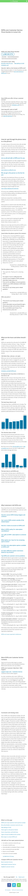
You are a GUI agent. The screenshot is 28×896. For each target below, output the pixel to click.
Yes (16, 877)
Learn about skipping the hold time (9, 188)
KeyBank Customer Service (7, 866)
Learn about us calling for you (8, 170)
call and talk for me (17, 446)
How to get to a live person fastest (9, 829)
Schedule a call (4, 65)
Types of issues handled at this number (11, 834)
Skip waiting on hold (19, 63)
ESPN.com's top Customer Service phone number (13, 822)
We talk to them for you (7, 63)
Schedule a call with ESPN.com (8, 371)
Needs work (21, 877)
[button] (26, 1)
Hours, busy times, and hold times (9, 832)
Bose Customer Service (7, 862)
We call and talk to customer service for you (12, 825)
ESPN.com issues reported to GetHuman (11, 634)
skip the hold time (7, 116)
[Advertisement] (14, 85)
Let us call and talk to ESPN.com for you (13, 158)
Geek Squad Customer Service (8, 864)
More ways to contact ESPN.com (9, 837)
